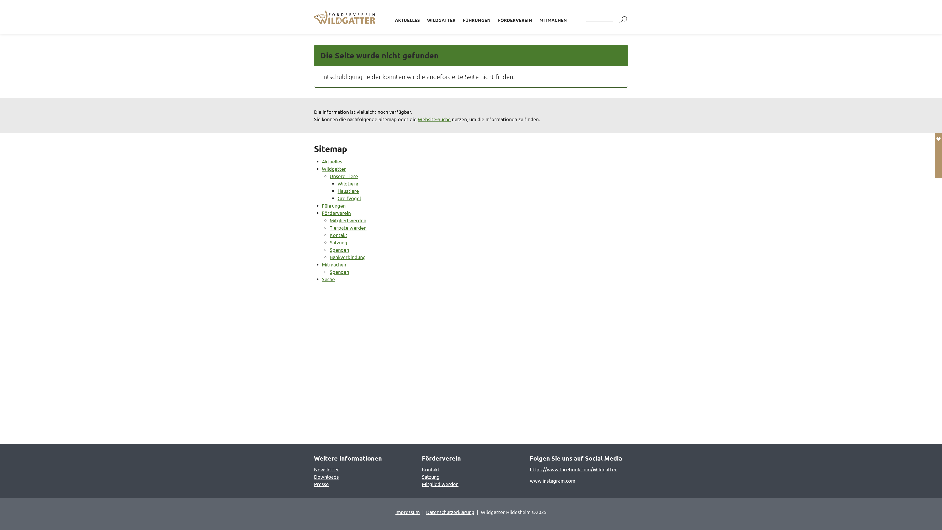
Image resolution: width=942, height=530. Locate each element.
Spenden (339, 250)
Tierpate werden (348, 228)
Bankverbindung (348, 257)
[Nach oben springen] (929, 517)
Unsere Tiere (344, 176)
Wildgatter (441, 20)
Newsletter (326, 469)
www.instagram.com (552, 480)
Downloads (326, 477)
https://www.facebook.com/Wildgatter (573, 469)
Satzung (338, 242)
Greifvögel (349, 198)
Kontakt (338, 235)
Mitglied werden (348, 220)
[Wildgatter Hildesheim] (342, 17)
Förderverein (515, 20)
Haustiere (348, 191)
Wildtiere (348, 183)
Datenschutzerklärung (450, 512)
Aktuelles (407, 20)
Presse (321, 484)
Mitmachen (553, 20)
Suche (328, 279)
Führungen (477, 20)
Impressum (407, 512)
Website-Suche (434, 119)
